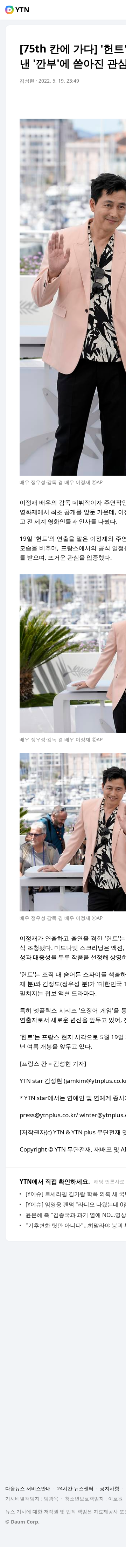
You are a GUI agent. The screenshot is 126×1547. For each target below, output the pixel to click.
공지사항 (109, 1488)
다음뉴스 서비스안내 (28, 1488)
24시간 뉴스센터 (75, 1488)
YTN (22, 9)
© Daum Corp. (22, 1522)
